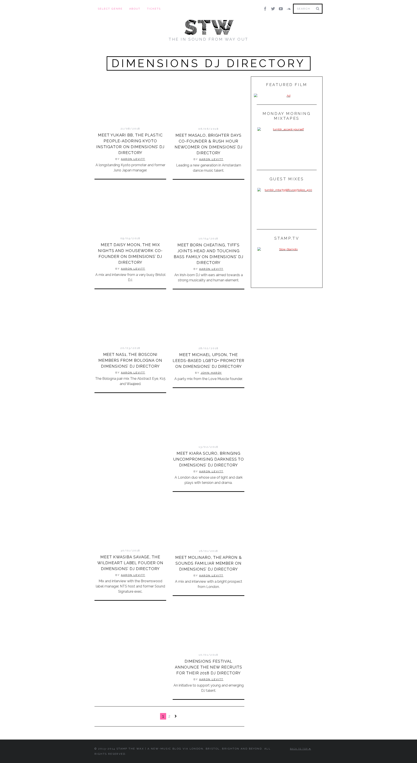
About (135, 8)
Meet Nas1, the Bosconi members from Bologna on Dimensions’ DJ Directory (130, 360)
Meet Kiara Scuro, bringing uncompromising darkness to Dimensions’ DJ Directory (208, 459)
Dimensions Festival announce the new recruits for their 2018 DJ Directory (208, 667)
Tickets (154, 8)
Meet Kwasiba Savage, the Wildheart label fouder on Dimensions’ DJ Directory (130, 563)
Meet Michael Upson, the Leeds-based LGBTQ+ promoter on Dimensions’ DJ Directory (208, 360)
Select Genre (110, 8)
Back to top (299, 749)
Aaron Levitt (133, 159)
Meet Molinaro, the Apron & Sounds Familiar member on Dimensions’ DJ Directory (208, 563)
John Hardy (211, 372)
